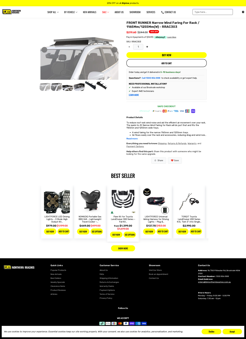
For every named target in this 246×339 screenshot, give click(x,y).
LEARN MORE (134, 94)
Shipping (162, 143)
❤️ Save (175, 160)
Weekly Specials (58, 282)
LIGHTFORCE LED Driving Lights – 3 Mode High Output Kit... (57, 219)
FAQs (102, 274)
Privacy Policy (106, 298)
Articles (54, 294)
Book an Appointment (158, 274)
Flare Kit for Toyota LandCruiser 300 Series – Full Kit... (123, 219)
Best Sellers (56, 278)
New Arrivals (56, 274)
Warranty (192, 143)
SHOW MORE (123, 248)
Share (160, 160)
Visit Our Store (155, 270)
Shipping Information (109, 278)
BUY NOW (166, 55)
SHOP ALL (51, 12)
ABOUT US (119, 12)
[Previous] (44, 50)
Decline (211, 331)
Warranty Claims (107, 286)
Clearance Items (58, 286)
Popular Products (58, 270)
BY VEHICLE (69, 12)
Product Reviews (58, 290)
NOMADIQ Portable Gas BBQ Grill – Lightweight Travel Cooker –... (90, 219)
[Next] (114, 50)
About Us (104, 270)
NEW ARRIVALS (89, 12)
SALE (104, 12)
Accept (232, 331)
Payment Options (135, 146)
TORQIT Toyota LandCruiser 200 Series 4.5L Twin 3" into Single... (189, 219)
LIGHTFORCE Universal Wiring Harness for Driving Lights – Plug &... (156, 219)
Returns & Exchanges (109, 282)
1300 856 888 (222, 276)
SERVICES (150, 12)
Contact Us (154, 278)
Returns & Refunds (177, 143)
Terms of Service (107, 294)
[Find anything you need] (230, 12)
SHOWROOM (135, 12)
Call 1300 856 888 (151, 78)
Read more (132, 138)
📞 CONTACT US (168, 12)
